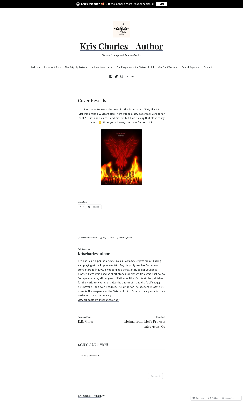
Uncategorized (125, 238)
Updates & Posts (52, 67)
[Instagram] (121, 76)
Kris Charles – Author (89, 395)
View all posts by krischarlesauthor (98, 300)
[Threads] (127, 76)
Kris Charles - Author (121, 45)
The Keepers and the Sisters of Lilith (136, 67)
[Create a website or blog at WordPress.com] (103, 395)
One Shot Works (166, 67)
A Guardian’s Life (101, 67)
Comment (155, 376)
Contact (208, 67)
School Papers (189, 67)
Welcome (35, 67)
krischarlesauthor (89, 238)
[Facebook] (111, 76)
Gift (162, 4)
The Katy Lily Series (75, 67)
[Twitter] (116, 76)
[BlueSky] (132, 76)
